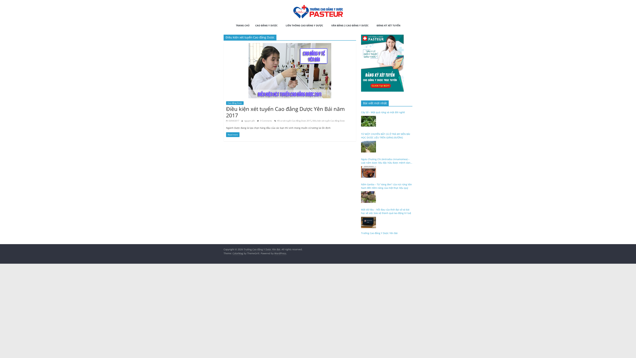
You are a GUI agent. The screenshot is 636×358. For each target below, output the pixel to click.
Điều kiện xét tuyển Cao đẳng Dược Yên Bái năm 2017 (285, 112)
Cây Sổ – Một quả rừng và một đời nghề (383, 112)
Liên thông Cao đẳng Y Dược (304, 25)
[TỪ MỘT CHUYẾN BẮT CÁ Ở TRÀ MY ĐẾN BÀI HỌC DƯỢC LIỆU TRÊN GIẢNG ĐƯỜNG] (368, 146)
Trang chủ (243, 25)
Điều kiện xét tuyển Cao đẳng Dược (329, 120)
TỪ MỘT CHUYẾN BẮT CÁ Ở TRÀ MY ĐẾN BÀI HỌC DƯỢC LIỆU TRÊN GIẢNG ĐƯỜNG (385, 135)
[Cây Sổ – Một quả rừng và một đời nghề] (368, 121)
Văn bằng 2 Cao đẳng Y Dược (350, 25)
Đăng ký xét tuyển (388, 25)
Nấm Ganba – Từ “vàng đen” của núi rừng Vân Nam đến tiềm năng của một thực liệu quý (386, 186)
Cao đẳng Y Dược (266, 25)
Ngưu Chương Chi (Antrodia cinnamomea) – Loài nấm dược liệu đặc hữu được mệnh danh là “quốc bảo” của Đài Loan (386, 161)
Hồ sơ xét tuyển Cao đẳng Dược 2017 (294, 120)
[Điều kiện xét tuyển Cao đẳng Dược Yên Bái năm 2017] (289, 45)
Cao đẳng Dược (235, 103)
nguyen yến (249, 120)
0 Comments (266, 120)
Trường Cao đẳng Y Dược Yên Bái (379, 233)
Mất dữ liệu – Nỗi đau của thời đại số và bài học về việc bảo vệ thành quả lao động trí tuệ (386, 211)
